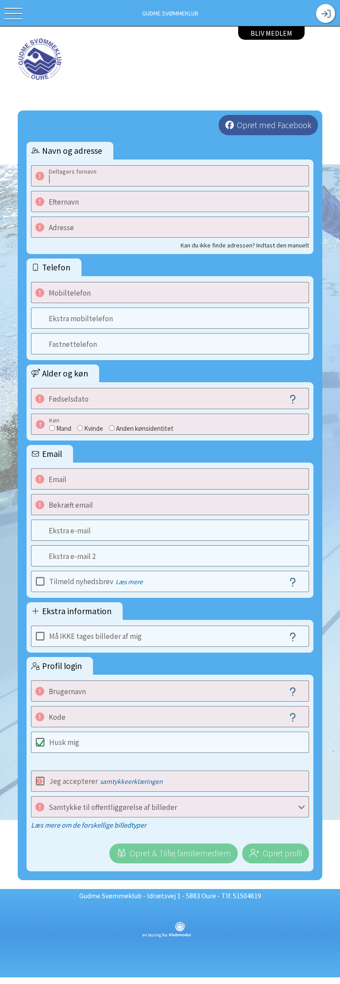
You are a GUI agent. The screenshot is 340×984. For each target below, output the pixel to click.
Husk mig (64, 742)
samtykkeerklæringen (131, 781)
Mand (63, 428)
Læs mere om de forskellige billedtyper (89, 825)
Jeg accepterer (105, 781)
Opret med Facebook (274, 125)
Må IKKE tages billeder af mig (95, 636)
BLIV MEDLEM (271, 33)
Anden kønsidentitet (145, 428)
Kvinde (93, 428)
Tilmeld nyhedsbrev (96, 581)
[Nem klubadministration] (167, 936)
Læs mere (129, 581)
